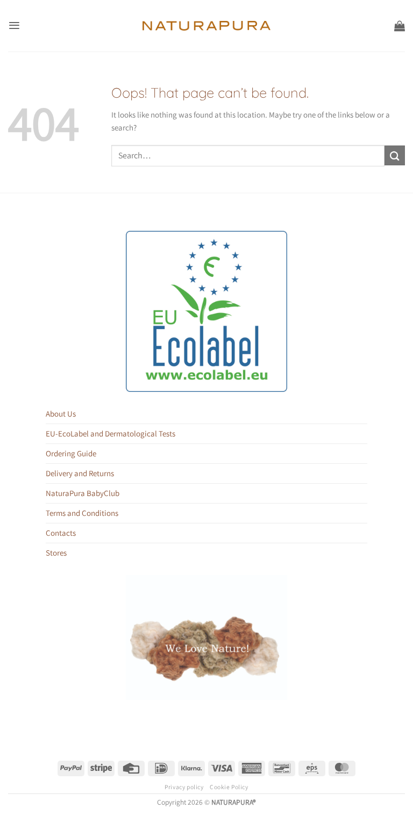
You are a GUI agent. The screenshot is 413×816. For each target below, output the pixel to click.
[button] (14, 25)
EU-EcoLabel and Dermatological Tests (110, 433)
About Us (61, 414)
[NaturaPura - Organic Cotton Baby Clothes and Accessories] (207, 26)
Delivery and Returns (80, 473)
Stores (56, 553)
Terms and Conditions (82, 513)
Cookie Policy (229, 787)
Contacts (61, 533)
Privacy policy (184, 787)
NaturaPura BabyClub (82, 493)
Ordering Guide (71, 453)
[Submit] (394, 155)
